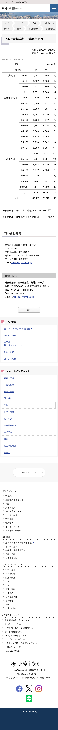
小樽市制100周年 (13, 530)
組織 (19, 28)
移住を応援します (13, 511)
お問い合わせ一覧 (13, 646)
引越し (8, 581)
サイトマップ (7, 2)
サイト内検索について (15, 631)
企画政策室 (50, 28)
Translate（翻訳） (13, 650)
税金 (6, 438)
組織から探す (22, 2)
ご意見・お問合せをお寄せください (21, 643)
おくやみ (8, 418)
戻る (29, 309)
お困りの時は (10, 445)
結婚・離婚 (9, 391)
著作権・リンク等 (13, 624)
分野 (34, 23)
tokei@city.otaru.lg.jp (21, 262)
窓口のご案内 (10, 335)
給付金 (7, 452)
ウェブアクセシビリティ (16, 639)
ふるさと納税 (11, 515)
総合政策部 (33, 28)
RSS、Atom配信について (16, 635)
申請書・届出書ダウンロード (13, 344)
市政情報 (9, 519)
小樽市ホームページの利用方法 (19, 627)
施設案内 (9, 522)
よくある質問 (10, 358)
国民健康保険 (10, 425)
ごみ (6, 404)
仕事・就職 (9, 411)
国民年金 (8, 431)
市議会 (8, 503)
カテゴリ (21, 23)
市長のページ (11, 496)
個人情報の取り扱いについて (18, 620)
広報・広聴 (9, 351)
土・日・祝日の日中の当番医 (17, 328)
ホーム (6, 23)
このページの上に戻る (29, 472)
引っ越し (8, 398)
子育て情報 (9, 384)
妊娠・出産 (9, 377)
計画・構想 (10, 507)
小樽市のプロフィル (14, 499)
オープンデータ (12, 526)
